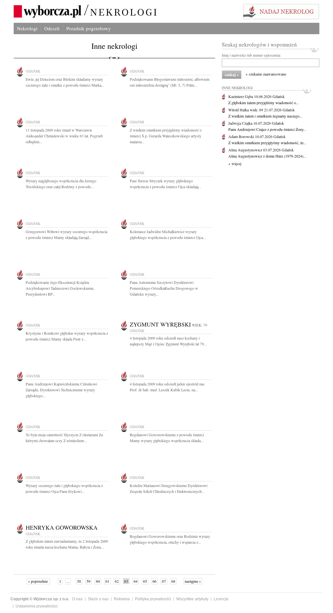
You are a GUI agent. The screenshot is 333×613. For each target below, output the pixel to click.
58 (79, 581)
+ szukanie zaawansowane (266, 74)
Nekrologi (27, 28)
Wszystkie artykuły (192, 599)
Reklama (122, 599)
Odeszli (52, 28)
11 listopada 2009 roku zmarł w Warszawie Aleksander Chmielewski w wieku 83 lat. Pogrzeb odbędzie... (64, 135)
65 (145, 581)
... (68, 581)
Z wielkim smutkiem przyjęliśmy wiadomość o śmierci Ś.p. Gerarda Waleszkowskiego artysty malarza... (166, 135)
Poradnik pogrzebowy (88, 28)
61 (107, 581)
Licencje (221, 599)
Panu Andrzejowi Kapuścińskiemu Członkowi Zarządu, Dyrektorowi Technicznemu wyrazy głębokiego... (61, 389)
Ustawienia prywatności (37, 606)
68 (173, 581)
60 (98, 581)
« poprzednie (38, 581)
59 (88, 581)
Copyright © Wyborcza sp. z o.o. (39, 599)
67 (164, 581)
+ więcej (234, 163)
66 (154, 581)
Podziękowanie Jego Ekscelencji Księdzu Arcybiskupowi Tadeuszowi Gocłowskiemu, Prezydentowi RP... (60, 288)
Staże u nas (98, 599)
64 (136, 581)
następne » (193, 581)
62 (117, 581)
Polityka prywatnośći (153, 599)
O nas (77, 599)
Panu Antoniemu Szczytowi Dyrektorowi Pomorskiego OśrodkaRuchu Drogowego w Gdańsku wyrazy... (164, 288)
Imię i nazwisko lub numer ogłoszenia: (251, 55)
